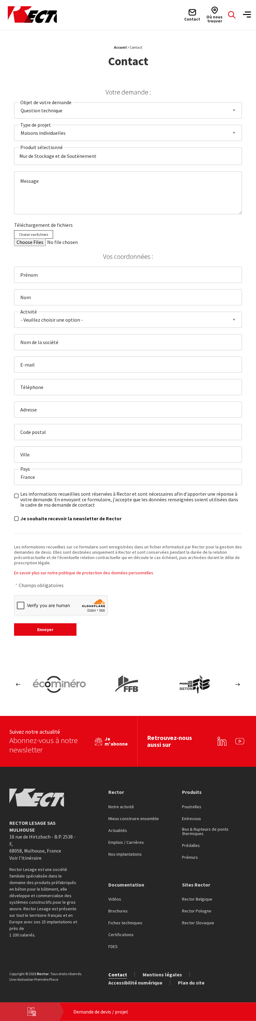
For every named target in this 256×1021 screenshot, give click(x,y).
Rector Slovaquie (198, 923)
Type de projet (35, 125)
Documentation (126, 885)
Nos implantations (125, 854)
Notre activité (121, 807)
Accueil (120, 47)
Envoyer (45, 629)
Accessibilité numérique (135, 983)
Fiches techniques (125, 923)
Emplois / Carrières (126, 842)
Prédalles (191, 845)
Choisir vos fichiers (33, 234)
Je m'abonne (116, 741)
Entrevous (191, 818)
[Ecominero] (59, 684)
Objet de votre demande (45, 102)
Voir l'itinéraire (25, 858)
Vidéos (114, 899)
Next (237, 684)
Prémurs (190, 857)
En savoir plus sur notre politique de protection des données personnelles (83, 573)
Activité (28, 312)
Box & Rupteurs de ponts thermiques (205, 831)
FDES (113, 946)
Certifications (121, 934)
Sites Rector (196, 885)
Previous (18, 684)
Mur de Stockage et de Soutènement (57, 156)
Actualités (117, 830)
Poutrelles (191, 807)
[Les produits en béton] (196, 684)
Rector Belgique (197, 899)
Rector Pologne (196, 911)
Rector (116, 792)
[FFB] (128, 684)
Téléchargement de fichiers (43, 225)
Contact (117, 974)
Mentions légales (162, 974)
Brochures (118, 911)
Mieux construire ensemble (133, 818)
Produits (192, 792)
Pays (25, 469)
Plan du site (191, 983)
